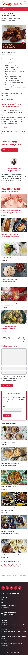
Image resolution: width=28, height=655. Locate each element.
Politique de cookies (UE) (8, 605)
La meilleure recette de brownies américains (8, 509)
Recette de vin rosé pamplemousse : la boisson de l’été (12, 304)
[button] (26, 9)
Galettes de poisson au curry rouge (12, 258)
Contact (3, 602)
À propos (4, 597)
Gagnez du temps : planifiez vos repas (12, 643)
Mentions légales (6, 607)
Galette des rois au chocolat (10, 555)
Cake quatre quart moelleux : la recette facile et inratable (10, 235)
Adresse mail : (7, 407)
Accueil (3, 575)
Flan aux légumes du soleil (9, 486)
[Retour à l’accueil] (14, 3)
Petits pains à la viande (8, 442)
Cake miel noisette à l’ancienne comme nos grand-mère (11, 464)
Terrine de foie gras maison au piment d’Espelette (9, 280)
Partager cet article (10, 150)
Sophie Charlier (14, 171)
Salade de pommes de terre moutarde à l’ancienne (9, 327)
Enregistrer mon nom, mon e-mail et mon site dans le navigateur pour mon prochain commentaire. (14, 378)
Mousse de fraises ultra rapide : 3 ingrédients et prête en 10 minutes (11, 212)
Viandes (14, 575)
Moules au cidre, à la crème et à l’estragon (13, 631)
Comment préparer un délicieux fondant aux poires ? (10, 532)
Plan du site (4, 600)
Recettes (8, 575)
